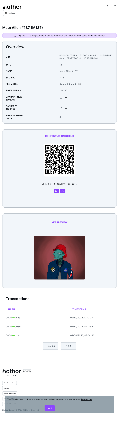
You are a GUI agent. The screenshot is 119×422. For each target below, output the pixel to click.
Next (68, 346)
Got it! (49, 408)
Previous (51, 346)
